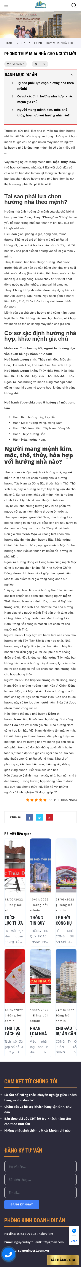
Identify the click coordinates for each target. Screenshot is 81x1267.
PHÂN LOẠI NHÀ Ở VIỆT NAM (38, 1036)
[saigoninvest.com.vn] (40, 5)
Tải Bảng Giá (63, 1260)
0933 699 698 (26, 1234)
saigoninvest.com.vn (33, 1250)
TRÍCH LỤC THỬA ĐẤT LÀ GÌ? (14, 926)
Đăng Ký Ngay (22, 1204)
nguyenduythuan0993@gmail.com (39, 1242)
